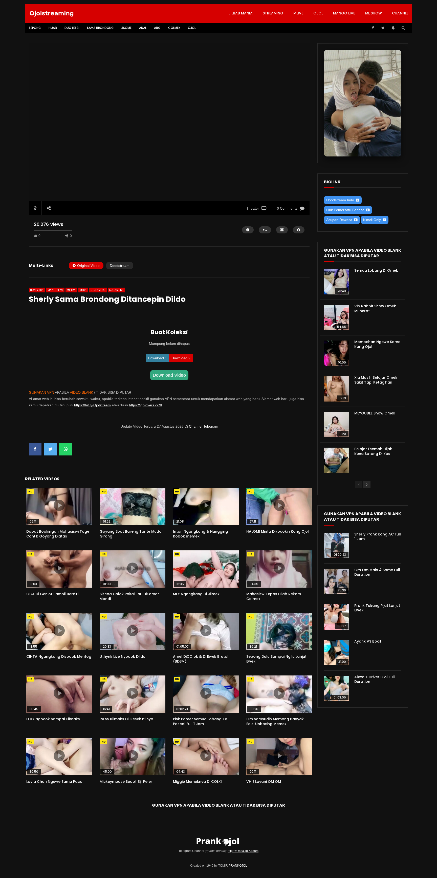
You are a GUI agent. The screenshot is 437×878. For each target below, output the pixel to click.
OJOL (318, 13)
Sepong (35, 28)
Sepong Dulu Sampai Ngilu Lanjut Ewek (276, 659)
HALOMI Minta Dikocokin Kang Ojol (277, 531)
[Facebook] (373, 28)
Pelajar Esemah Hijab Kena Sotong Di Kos (373, 451)
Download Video (169, 375)
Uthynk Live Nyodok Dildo (122, 656)
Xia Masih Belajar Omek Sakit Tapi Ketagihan (375, 380)
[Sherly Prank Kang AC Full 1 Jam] (336, 545)
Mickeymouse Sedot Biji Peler (126, 781)
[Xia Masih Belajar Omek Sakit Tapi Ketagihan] (336, 389)
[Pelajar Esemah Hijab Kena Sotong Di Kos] (336, 460)
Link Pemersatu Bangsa (345, 210)
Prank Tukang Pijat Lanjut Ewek (377, 608)
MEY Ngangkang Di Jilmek (196, 593)
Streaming (273, 13)
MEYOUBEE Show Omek (374, 413)
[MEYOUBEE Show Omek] (336, 424)
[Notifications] (393, 28)
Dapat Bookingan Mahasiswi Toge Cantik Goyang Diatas (57, 534)
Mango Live (344, 13)
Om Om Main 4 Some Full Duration (377, 572)
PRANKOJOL (238, 865)
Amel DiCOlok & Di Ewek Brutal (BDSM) (200, 659)
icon (59, 505)
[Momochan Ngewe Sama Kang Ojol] (336, 353)
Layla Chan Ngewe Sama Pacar (55, 781)
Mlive (298, 13)
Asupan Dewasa (339, 220)
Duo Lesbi (71, 28)
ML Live (71, 290)
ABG (157, 28)
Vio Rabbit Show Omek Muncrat (375, 308)
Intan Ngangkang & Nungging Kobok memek (200, 534)
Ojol (192, 28)
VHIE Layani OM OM (263, 781)
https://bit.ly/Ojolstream (92, 405)
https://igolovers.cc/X (145, 405)
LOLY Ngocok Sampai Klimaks (53, 719)
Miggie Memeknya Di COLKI (197, 781)
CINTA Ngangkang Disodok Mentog (58, 656)
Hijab (53, 28)
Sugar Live (116, 290)
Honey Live (37, 290)
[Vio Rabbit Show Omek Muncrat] (336, 317)
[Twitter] (383, 28)
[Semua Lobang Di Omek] (336, 281)
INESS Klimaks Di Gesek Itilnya (126, 719)
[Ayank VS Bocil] (336, 652)
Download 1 (157, 358)
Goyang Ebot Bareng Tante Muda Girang (131, 534)
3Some (126, 28)
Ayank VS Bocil (367, 641)
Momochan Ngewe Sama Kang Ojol (377, 344)
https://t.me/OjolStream (243, 851)
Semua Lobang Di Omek (376, 270)
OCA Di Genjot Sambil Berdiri (52, 593)
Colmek (174, 28)
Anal (142, 28)
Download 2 (180, 358)
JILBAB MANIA (240, 13)
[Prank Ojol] (52, 13)
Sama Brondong (100, 28)
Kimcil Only (372, 220)
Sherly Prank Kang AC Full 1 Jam (377, 537)
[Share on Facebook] (35, 449)
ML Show (373, 13)
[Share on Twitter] (50, 449)
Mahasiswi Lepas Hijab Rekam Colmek (273, 596)
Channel (400, 13)
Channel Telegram (203, 426)
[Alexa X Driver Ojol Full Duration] (336, 688)
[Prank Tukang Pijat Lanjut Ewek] (336, 617)
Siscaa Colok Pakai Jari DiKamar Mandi (129, 596)
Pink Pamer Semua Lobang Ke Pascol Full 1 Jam (200, 721)
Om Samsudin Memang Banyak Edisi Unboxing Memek (275, 721)
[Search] (403, 28)
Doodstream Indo (340, 200)
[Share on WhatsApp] (65, 449)
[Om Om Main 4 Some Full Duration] (336, 581)
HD (30, 491)
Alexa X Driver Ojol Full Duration (374, 679)
